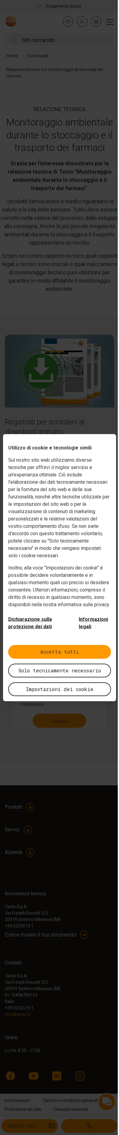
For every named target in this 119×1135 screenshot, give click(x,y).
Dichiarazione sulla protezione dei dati (30, 622)
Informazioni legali (93, 622)
